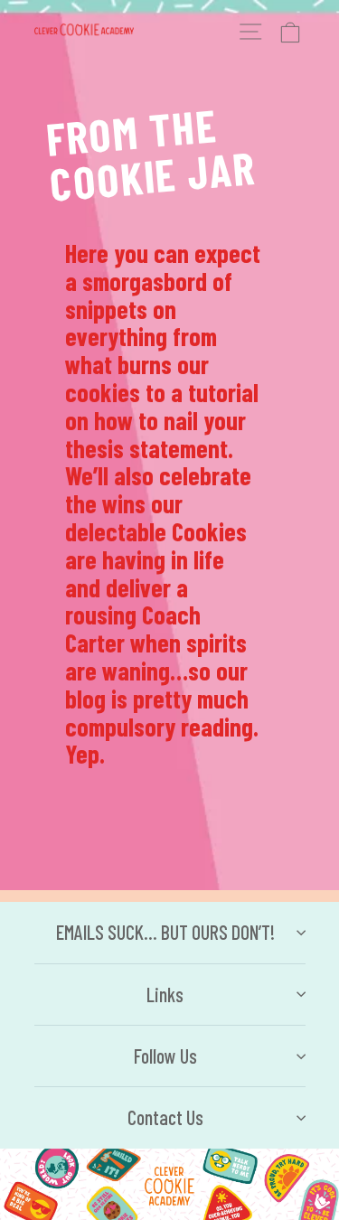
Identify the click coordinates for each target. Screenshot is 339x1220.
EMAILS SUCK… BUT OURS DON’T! (165, 931)
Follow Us (165, 1055)
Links (165, 994)
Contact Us (165, 1117)
